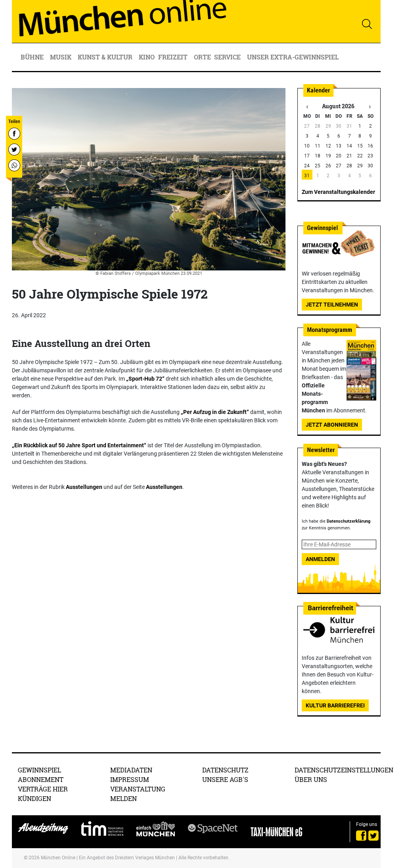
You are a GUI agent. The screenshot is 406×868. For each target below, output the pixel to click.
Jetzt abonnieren (332, 425)
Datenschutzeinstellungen (344, 770)
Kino (147, 57)
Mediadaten (131, 770)
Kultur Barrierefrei (335, 705)
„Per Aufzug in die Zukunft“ (215, 412)
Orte (202, 57)
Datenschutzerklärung (348, 521)
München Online (58, 857)
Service (228, 57)
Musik (61, 57)
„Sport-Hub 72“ (145, 379)
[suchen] (367, 24)
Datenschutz (225, 770)
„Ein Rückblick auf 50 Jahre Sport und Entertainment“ (79, 445)
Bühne (33, 57)
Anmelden (320, 559)
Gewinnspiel (39, 770)
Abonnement (40, 779)
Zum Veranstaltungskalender (338, 192)
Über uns (311, 779)
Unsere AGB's (225, 779)
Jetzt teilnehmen (332, 304)
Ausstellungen (84, 487)
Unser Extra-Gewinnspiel (293, 57)
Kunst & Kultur (106, 57)
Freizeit (173, 57)
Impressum (129, 779)
